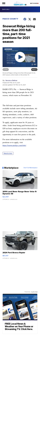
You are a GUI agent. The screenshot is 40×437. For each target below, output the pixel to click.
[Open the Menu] (4, 3)
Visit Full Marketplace (30, 168)
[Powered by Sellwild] (34, 292)
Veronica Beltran (11, 80)
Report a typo (8, 153)
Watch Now (34, 3)
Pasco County (10, 19)
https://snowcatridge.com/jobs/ (14, 145)
